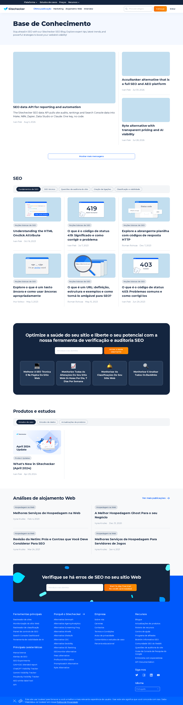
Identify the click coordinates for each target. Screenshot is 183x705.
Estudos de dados (47, 422)
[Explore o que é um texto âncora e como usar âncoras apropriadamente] (37, 280)
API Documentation (144, 662)
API (15, 685)
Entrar (172, 9)
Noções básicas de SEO (25, 225)
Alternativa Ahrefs (62, 631)
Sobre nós (99, 619)
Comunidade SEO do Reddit (148, 643)
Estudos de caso (26, 422)
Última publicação (42, 9)
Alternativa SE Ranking (65, 647)
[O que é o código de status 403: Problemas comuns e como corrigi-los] (146, 280)
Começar (160, 9)
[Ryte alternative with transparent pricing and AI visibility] (146, 121)
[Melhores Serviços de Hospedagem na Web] (51, 516)
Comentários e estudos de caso (109, 639)
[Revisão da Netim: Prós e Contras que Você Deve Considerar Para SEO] (51, 542)
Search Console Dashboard (26, 635)
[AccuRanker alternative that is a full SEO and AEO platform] (146, 73)
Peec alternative (62, 655)
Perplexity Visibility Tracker (26, 676)
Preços (62, 2)
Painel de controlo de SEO (25, 631)
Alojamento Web (74, 9)
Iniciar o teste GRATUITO (116, 350)
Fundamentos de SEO (28, 189)
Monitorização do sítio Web (26, 623)
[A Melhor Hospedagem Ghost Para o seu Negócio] (132, 516)
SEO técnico (49, 189)
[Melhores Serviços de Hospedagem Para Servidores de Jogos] (132, 542)
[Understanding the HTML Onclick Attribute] (37, 223)
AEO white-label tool (23, 680)
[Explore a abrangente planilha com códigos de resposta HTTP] (146, 223)
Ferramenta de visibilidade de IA (28, 639)
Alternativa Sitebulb (63, 635)
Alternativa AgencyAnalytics (67, 623)
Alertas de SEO (20, 656)
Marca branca (19, 652)
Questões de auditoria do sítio (74, 189)
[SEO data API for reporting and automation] (64, 98)
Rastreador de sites (22, 619)
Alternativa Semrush (63, 619)
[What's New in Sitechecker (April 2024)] (37, 454)
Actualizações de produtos (73, 422)
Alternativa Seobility (63, 643)
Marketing (58, 9)
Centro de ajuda (142, 631)
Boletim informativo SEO (147, 639)
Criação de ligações (102, 189)
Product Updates (22, 458)
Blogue (138, 619)
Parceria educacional (104, 643)
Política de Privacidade (67, 702)
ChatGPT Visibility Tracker (25, 668)
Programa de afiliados (145, 635)
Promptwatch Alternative (66, 663)
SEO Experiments (21, 660)
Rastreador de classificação (26, 627)
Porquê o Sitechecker (67, 614)
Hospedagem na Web (24, 507)
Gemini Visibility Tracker (24, 672)
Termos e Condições (104, 631)
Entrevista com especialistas (149, 658)
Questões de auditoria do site (149, 647)
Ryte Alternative (61, 667)
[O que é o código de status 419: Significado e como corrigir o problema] (91, 223)
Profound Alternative (64, 659)
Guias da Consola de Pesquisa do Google (150, 652)
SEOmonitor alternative (65, 651)
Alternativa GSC (61, 639)
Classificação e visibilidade (128, 189)
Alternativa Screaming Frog (67, 627)
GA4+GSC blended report (25, 664)
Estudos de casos (48, 2)
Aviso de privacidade (104, 635)
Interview (88, 9)
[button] (126, 8)
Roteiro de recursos (144, 627)
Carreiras (99, 623)
